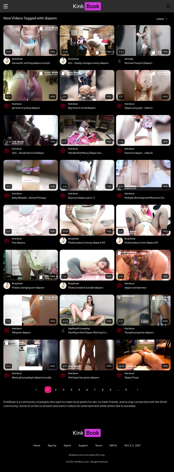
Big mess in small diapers (81, 107)
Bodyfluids (17, 59)
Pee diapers (18, 242)
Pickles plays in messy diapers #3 (86, 242)
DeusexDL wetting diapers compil (31, 62)
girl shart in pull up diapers (26, 107)
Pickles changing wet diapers (28, 287)
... (118, 389)
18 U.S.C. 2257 (132, 445)
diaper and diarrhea (135, 287)
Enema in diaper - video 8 (139, 152)
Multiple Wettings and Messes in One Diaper (145, 197)
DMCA (113, 445)
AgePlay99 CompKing (79, 328)
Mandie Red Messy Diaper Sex (84, 152)
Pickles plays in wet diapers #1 (141, 242)
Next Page (137, 389)
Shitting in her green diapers (83, 377)
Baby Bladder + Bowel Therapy (29, 197)
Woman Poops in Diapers (138, 62)
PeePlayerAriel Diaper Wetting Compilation (89, 332)
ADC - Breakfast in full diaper (28, 152)
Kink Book (17, 104)
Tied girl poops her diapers (139, 332)
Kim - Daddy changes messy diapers (88, 62)
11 (126, 389)
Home (36, 445)
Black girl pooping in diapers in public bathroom (32, 377)
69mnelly (129, 59)
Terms (98, 445)
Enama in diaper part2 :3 (81, 197)
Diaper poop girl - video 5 (139, 107)
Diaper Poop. (132, 377)
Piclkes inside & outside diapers (85, 287)
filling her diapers (21, 332)
